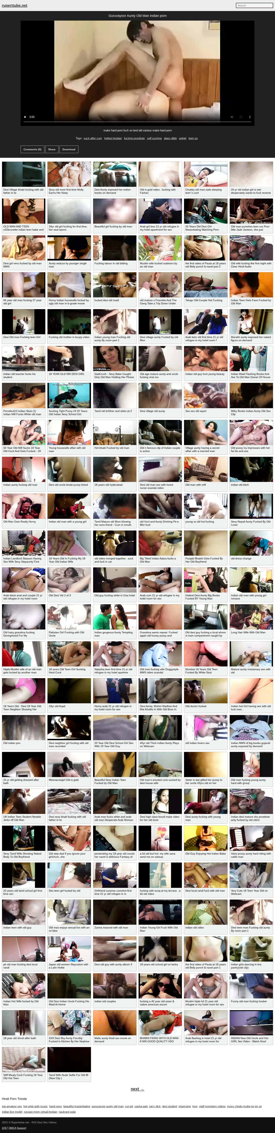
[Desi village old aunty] (160, 395)
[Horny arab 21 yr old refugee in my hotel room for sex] (114, 690)
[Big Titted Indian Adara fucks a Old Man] (160, 543)
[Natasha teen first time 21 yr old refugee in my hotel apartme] (114, 653)
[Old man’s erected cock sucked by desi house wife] (160, 764)
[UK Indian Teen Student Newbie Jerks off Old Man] (23, 801)
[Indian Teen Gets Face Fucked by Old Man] (251, 284)
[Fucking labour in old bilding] (114, 248)
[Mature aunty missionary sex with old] (251, 653)
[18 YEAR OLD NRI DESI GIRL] (69, 358)
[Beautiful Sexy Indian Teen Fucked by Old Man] (114, 764)
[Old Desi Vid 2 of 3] (69, 580)
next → (137, 1089)
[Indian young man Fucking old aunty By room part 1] (114, 321)
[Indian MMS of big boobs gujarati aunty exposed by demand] (251, 727)
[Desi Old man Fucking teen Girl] (23, 321)
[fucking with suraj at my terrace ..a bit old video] (160, 875)
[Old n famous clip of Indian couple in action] (160, 432)
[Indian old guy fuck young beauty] (205, 358)
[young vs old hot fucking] (205, 506)
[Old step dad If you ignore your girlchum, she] (69, 838)
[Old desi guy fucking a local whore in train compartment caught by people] (205, 616)
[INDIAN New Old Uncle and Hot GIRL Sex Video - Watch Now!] (251, 1022)
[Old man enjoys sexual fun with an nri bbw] (69, 912)
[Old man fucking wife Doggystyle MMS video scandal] (160, 653)
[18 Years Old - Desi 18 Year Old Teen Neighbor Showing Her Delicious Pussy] (23, 690)
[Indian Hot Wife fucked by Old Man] (23, 985)
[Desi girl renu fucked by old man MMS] (23, 248)
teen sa (193, 138)
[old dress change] (251, 543)
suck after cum (93, 138)
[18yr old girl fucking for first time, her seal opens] (69, 211)
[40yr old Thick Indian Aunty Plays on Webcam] (160, 727)
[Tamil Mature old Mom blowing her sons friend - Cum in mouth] (114, 506)
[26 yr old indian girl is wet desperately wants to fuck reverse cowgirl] (251, 174)
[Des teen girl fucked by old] (69, 875)
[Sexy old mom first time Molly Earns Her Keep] (69, 174)
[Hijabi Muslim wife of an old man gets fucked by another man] (23, 653)
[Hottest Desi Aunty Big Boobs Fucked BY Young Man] (205, 580)
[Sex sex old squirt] (205, 395)
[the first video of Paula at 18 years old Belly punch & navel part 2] (205, 248)
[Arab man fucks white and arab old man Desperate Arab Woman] (114, 801)
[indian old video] (205, 912)
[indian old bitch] (251, 469)
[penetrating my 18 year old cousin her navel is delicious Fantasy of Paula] (114, 838)
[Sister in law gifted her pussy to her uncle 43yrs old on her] (205, 764)
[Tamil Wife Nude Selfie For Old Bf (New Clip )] (69, 1059)
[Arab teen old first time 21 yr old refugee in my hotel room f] (205, 321)
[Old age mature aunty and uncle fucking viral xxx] (160, 358)
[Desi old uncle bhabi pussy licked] (69, 469)
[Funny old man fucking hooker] (251, 985)
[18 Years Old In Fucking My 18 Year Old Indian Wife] (69, 543)
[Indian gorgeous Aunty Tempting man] (114, 616)
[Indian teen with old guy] (23, 912)
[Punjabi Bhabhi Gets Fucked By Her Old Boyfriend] (205, 543)
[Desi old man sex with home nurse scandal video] (160, 469)
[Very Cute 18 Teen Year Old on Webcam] (251, 875)
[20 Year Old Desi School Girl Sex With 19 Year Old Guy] (114, 727)
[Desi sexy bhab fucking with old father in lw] (69, 801)
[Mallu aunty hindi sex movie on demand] (114, 1022)
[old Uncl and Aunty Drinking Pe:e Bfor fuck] (160, 506)
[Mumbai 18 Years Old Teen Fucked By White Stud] (205, 653)
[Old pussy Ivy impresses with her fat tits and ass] (251, 432)
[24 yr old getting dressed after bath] (23, 764)
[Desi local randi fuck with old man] (205, 875)
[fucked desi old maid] (114, 284)
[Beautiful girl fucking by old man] (114, 211)
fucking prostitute (134, 138)
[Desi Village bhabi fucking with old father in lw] (23, 174)
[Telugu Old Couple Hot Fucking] (205, 284)
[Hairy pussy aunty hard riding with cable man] (251, 838)
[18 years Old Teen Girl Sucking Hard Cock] (69, 653)
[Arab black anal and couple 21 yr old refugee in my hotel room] (23, 580)
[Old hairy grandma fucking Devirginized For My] (23, 616)
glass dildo (170, 138)
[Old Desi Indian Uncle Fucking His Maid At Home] (69, 985)
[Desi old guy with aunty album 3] (114, 949)
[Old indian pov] (23, 727)
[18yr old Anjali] (69, 690)
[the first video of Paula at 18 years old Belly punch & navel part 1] (205, 949)
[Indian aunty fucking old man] (23, 469)
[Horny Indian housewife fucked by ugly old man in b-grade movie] (69, 284)
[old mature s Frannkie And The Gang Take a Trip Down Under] (160, 284)
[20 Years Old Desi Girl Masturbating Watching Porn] (205, 211)
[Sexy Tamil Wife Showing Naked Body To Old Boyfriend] (23, 838)
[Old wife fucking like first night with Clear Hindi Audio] (251, 248)
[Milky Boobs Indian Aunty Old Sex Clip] (251, 395)
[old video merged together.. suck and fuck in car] (114, 543)
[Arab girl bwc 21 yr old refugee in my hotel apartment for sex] (160, 211)
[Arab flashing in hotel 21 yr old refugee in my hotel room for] (205, 1022)
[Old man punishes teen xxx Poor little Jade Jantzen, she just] (251, 211)
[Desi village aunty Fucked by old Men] (160, 321)
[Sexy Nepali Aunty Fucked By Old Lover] (251, 506)
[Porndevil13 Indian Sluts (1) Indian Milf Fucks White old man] (23, 395)
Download (68, 149)
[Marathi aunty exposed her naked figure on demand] (251, 321)
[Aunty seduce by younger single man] (69, 248)
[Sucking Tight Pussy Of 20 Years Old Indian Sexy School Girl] (69, 395)
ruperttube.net (14, 5)
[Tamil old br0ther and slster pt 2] (114, 395)
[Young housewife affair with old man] (69, 432)
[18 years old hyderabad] (114, 469)
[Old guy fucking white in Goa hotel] (114, 580)
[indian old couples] (114, 985)
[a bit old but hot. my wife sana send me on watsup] (160, 838)
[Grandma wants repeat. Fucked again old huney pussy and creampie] (160, 616)
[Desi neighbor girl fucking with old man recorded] (69, 727)
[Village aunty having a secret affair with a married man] (205, 432)
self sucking (154, 138)
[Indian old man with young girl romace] (251, 580)
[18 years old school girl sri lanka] (160, 949)
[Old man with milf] (205, 469)
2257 (5, 1127)
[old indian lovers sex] (205, 727)
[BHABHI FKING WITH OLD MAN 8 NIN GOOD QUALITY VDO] (160, 1022)
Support (21, 1127)
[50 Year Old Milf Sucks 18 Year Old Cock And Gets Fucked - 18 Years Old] (23, 432)
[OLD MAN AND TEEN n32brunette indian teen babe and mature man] (23, 211)
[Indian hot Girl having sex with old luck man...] (251, 690)
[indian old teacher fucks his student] (23, 358)
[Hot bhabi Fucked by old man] (114, 432)
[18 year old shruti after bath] (23, 1022)
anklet (182, 138)
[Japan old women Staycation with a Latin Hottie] (69, 949)
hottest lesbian (113, 138)
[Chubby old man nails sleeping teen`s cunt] (205, 174)
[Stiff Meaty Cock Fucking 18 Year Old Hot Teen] (23, 1059)
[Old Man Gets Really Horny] (23, 506)
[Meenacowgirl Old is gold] (69, 764)
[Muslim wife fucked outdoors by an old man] (160, 248)
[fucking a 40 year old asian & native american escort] (160, 985)
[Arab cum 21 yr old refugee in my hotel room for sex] (160, 580)
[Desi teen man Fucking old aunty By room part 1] (251, 912)
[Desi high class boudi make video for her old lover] (160, 801)
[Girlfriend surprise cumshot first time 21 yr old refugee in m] (114, 875)
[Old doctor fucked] (205, 690)
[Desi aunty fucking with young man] (205, 801)
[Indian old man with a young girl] (69, 506)
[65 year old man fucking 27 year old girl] (23, 284)
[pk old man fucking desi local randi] (23, 949)
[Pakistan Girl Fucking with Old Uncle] (69, 616)
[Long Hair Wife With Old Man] (251, 616)
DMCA (12, 1127)
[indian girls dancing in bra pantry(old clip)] (251, 949)
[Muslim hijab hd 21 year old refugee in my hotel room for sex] (205, 985)
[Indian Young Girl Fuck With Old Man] (160, 912)
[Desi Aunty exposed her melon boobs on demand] (114, 174)
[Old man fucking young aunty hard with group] (251, 764)
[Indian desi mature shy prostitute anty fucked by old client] (251, 801)
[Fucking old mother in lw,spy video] (69, 321)
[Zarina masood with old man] (114, 912)
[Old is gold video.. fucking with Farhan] (160, 174)
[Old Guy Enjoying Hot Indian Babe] (205, 838)
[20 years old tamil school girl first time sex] (23, 875)
